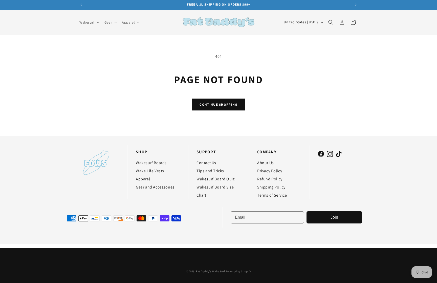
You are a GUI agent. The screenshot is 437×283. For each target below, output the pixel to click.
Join (334, 217)
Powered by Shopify (238, 271)
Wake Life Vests (150, 171)
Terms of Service (272, 195)
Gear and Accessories (155, 187)
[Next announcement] (355, 5)
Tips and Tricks (210, 171)
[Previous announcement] (81, 5)
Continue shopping (218, 104)
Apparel (143, 179)
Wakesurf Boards (151, 162)
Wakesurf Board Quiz (215, 179)
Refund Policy (269, 179)
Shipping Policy (271, 187)
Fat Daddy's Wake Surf (210, 271)
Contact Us (206, 162)
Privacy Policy (269, 171)
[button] (88, 22)
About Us (265, 162)
